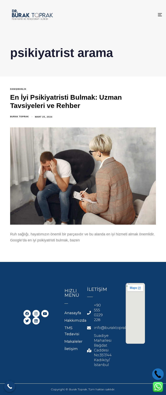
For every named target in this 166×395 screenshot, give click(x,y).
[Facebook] (27, 313)
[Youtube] (45, 313)
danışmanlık (18, 89)
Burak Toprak (19, 116)
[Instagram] (36, 313)
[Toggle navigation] (135, 14)
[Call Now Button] (9, 386)
